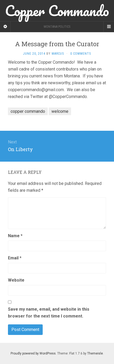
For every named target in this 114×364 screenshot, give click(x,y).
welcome (59, 111)
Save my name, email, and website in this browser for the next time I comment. (48, 313)
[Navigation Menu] (108, 26)
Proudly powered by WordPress (33, 353)
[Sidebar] (5, 26)
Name (15, 235)
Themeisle (95, 353)
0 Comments (80, 53)
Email (14, 257)
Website (16, 280)
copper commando (28, 111)
